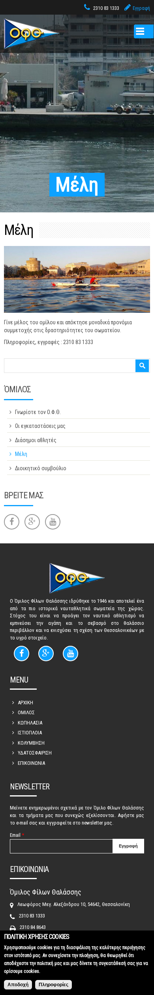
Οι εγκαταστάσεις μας (40, 426)
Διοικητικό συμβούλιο (40, 468)
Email (17, 835)
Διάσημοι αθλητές (35, 440)
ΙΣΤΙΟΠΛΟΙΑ (30, 733)
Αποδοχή (18, 984)
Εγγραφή (141, 8)
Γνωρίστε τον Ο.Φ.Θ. (38, 412)
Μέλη (21, 454)
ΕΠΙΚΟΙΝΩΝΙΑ (31, 763)
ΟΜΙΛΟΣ (26, 712)
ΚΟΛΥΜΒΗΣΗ (31, 743)
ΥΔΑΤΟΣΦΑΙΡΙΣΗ (35, 753)
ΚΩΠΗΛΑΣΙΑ (30, 723)
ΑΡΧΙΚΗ (25, 703)
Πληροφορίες (53, 984)
